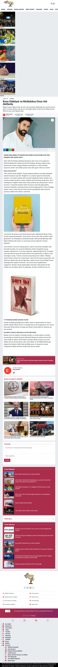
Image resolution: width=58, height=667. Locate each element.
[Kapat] (57, 664)
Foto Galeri (8, 628)
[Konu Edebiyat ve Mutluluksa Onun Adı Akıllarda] (29, 132)
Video (7, 630)
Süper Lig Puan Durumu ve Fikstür (18, 655)
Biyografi (8, 637)
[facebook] (13, 620)
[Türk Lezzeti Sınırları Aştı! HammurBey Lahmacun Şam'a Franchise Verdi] (42, 409)
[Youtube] (30, 587)
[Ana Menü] (54, 3)
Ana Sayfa (8, 624)
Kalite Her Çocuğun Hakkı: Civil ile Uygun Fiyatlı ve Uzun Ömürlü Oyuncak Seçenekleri (16, 437)
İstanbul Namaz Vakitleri (11, 597)
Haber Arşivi (35, 604)
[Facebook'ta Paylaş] (4, 150)
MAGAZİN (39, 9)
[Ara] (51, 3)
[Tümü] (53, 518)
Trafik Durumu (35, 597)
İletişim (7, 643)
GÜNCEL (12, 98)
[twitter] (24, 620)
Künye (7, 641)
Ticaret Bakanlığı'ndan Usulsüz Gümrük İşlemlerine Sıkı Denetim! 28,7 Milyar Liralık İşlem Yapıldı (41, 398)
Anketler (7, 639)
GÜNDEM (9, 9)
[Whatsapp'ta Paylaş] (10, 150)
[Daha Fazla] (13, 150)
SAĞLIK (46, 9)
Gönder (7, 460)
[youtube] (36, 620)
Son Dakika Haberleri (9, 604)
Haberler (5, 98)
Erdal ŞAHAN (16, 369)
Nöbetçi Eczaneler (9, 593)
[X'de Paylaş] (7, 150)
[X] (27, 587)
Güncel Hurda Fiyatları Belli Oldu (37, 436)
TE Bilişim (32, 615)
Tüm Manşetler (35, 600)
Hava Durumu (35, 593)
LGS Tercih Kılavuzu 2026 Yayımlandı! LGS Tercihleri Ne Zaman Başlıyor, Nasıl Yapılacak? (15, 397)
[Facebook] (25, 587)
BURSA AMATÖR (19, 9)
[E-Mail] (14, 373)
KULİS (51, 9)
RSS (8, 611)
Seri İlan (7, 633)
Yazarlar (7, 631)
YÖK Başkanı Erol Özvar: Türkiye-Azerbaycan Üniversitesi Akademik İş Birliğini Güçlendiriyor (15, 418)
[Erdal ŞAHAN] (7, 370)
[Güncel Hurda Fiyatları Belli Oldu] (42, 428)
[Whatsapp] (33, 587)
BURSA (3, 9)
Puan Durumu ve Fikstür (10, 600)
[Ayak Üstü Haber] (8, 3)
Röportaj (7, 635)
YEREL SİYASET (30, 9)
